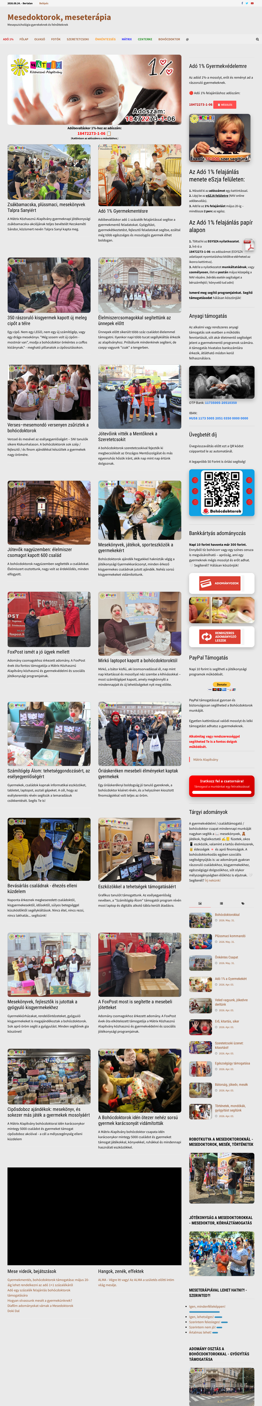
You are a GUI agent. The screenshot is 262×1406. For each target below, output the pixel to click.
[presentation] (200, 910)
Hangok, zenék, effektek (121, 1271)
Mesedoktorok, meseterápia (59, 17)
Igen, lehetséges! (201, 1322)
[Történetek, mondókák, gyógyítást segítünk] (200, 1112)
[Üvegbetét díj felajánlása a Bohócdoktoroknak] (222, 492)
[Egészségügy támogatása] (200, 1070)
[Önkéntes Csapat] (200, 963)
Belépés (43, 3)
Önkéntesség (105, 39)
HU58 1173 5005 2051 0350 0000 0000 (218, 418)
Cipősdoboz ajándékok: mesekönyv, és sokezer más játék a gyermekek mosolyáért (48, 1112)
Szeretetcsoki (78, 39)
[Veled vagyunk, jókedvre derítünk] (200, 1006)
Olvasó (39, 39)
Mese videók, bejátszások (31, 1271)
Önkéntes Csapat (226, 963)
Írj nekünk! (213, 886)
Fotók (56, 39)
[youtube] (252, 3)
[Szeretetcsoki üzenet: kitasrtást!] (200, 1049)
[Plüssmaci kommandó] (200, 942)
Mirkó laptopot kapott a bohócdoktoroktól (137, 660)
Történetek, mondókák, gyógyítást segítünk (230, 1114)
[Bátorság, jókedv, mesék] (200, 1091)
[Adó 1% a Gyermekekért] (200, 985)
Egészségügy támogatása (232, 1069)
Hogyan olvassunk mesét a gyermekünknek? (39, 1300)
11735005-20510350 (221, 402)
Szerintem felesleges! (205, 1328)
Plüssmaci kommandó (230, 942)
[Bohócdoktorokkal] (200, 921)
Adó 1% (8, 39)
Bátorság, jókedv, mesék (231, 1090)
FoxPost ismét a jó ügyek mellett (38, 652)
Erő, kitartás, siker (227, 1027)
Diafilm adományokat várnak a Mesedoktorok (40, 1305)
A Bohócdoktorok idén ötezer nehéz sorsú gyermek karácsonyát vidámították (138, 1120)
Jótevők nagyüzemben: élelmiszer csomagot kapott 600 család (39, 552)
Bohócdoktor (169, 39)
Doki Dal (13, 1311)
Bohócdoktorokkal (227, 921)
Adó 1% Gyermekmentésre (123, 211)
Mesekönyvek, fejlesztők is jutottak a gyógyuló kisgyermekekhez (42, 1004)
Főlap (24, 39)
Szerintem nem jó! (202, 1333)
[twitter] (247, 3)
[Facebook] (243, 3)
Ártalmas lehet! (200, 1338)
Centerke (145, 39)
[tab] (200, 910)
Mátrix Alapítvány (205, 759)
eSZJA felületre (217, 195)
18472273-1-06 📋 (94, 133)
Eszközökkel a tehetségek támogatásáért (137, 886)
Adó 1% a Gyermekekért (231, 985)
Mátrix (127, 39)
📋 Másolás (224, 104)
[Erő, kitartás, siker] (200, 1028)
